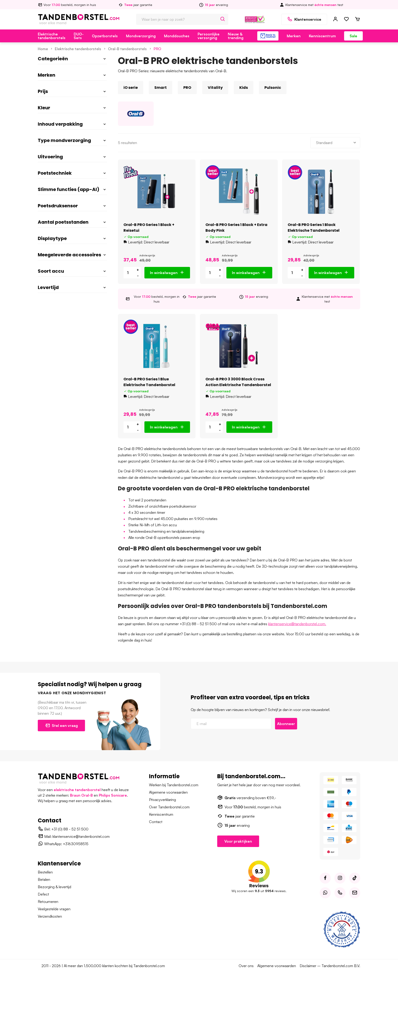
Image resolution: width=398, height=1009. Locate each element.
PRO (157, 48)
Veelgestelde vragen (54, 909)
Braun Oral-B (81, 795)
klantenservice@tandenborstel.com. (297, 624)
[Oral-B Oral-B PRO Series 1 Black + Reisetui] (156, 191)
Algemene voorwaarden (168, 792)
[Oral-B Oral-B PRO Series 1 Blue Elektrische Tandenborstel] (156, 346)
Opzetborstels (105, 36)
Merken (294, 36)
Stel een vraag (65, 725)
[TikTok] (354, 878)
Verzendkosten (50, 916)
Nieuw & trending (235, 36)
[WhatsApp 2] (325, 892)
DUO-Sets (79, 36)
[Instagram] (339, 878)
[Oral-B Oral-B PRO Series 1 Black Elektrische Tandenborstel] (321, 191)
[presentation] (117, 87)
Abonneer (286, 723)
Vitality (215, 87)
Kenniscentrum (322, 36)
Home (43, 48)
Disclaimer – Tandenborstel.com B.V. (330, 965)
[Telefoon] (339, 892)
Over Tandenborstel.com (169, 807)
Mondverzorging (141, 36)
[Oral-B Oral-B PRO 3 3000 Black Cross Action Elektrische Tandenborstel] (238, 346)
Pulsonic (272, 87)
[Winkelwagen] (357, 19)
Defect (43, 894)
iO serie (130, 87)
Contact (155, 821)
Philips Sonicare (113, 795)
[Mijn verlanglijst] (346, 19)
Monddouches (176, 36)
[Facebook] (325, 878)
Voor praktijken (238, 841)
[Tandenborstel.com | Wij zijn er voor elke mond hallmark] (255, 19)
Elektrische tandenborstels (51, 36)
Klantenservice (307, 19)
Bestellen (45, 872)
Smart (160, 87)
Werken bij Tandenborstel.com (173, 785)
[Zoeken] (222, 19)
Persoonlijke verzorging (208, 36)
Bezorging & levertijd (54, 887)
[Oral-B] (136, 113)
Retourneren (48, 901)
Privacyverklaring (162, 799)
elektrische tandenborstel (77, 789)
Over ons (246, 965)
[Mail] (354, 892)
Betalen (44, 879)
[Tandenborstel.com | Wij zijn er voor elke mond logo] (79, 19)
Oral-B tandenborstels (127, 48)
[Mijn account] (335, 19)
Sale (353, 36)
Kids (243, 87)
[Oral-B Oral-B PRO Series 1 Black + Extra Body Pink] (238, 191)
